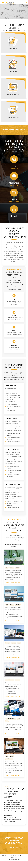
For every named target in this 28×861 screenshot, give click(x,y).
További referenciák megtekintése (14, 130)
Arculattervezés (22, 855)
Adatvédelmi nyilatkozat (14, 859)
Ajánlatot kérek (14, 847)
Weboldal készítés (13, 855)
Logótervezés (14, 857)
